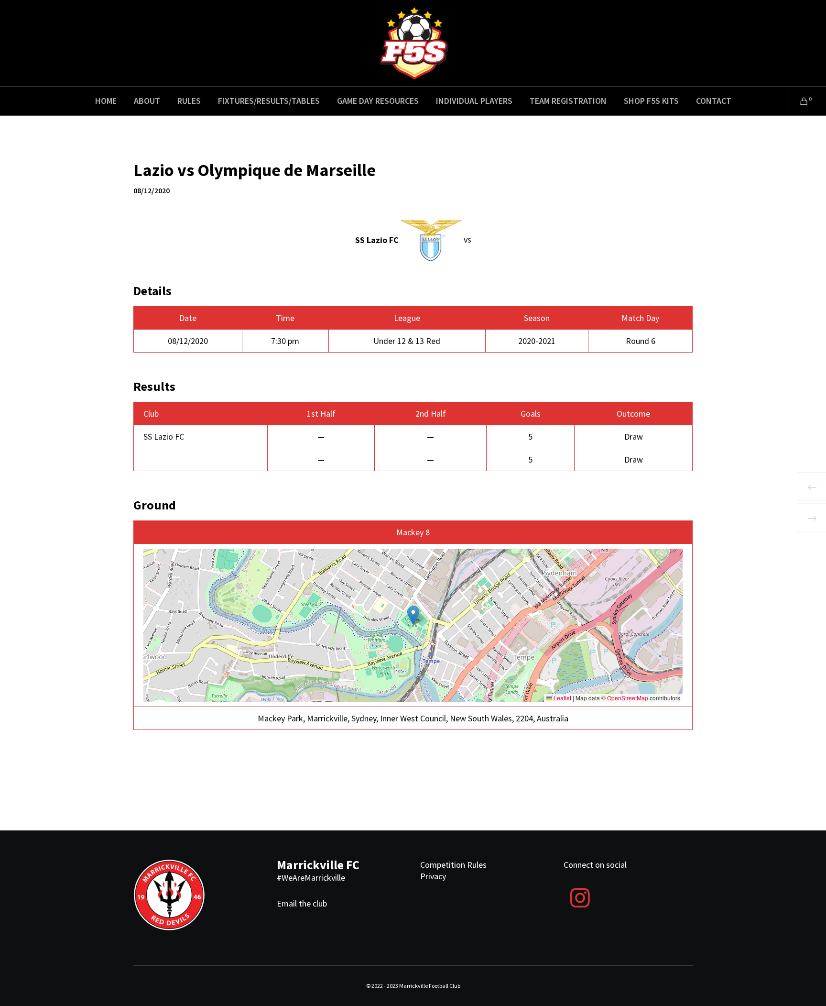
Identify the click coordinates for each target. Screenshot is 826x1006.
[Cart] (798, 101)
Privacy (433, 876)
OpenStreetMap (627, 698)
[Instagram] (579, 896)
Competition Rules (453, 864)
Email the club (302, 903)
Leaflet (561, 698)
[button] (413, 615)
